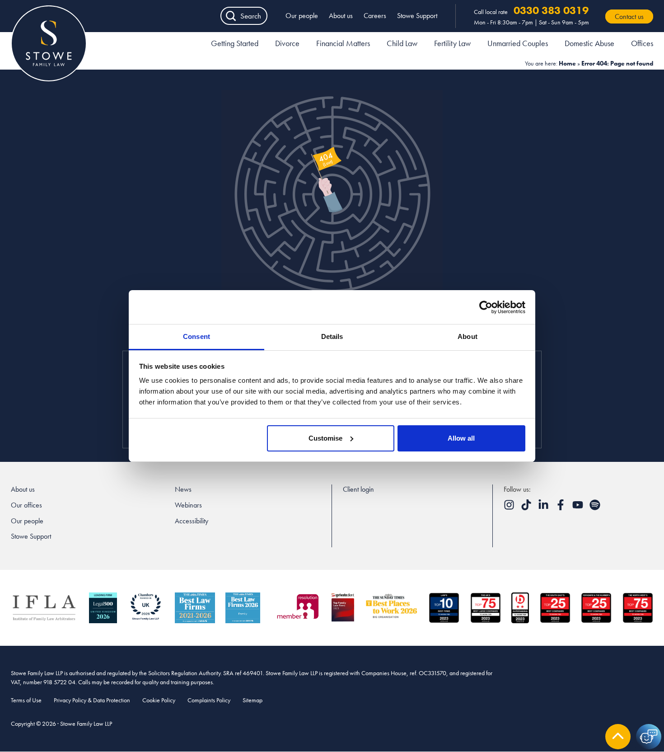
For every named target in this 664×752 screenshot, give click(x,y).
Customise (325, 438)
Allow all (461, 438)
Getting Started (234, 43)
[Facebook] (561, 507)
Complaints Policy (208, 700)
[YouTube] (578, 507)
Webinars (188, 505)
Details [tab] (332, 336)
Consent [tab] (196, 336)
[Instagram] (510, 507)
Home (567, 63)
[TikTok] (527, 507)
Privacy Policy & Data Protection (92, 700)
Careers (375, 15)
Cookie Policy (158, 700)
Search (250, 16)
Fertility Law (452, 43)
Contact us (629, 16)
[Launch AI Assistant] (648, 736)
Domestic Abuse (589, 43)
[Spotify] (594, 507)
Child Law (402, 43)
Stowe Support (417, 15)
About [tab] (467, 336)
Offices (642, 43)
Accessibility (191, 521)
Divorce (287, 43)
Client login (358, 489)
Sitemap (252, 700)
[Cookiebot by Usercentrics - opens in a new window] (485, 307)
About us (341, 15)
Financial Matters (343, 43)
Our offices (26, 505)
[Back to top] (618, 736)
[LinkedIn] (544, 507)
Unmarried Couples (517, 43)
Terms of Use (26, 700)
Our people (301, 15)
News (183, 489)
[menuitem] (235, 44)
